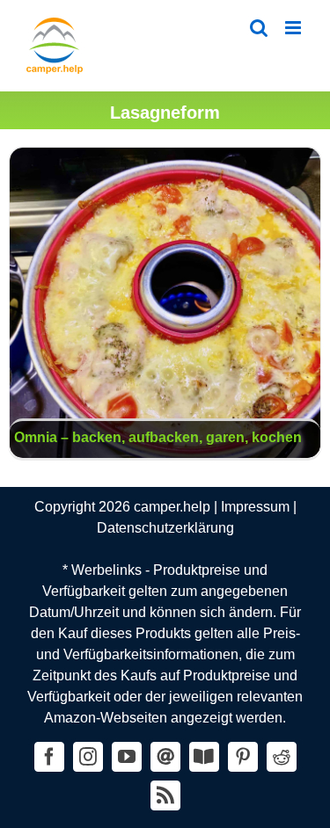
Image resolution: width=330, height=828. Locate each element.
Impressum (255, 506)
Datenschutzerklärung (165, 527)
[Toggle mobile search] (259, 27)
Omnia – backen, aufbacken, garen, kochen (165, 303)
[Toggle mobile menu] (294, 27)
